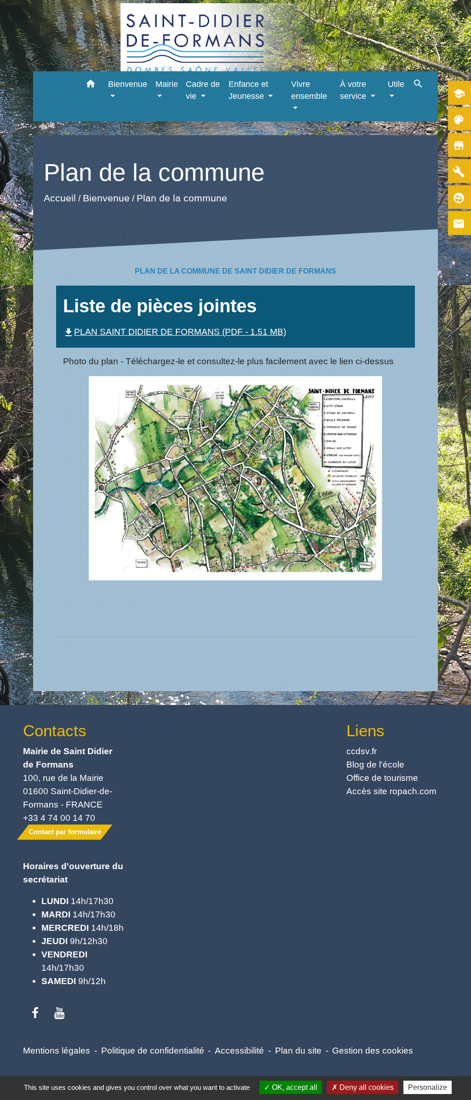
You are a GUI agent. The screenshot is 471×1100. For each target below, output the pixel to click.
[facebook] (35, 1013)
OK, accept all (293, 1087)
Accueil (59, 198)
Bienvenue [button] (127, 84)
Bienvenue (105, 198)
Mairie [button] (166, 84)
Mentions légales (56, 1050)
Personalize (427, 1087)
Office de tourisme (382, 778)
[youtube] (59, 1013)
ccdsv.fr (361, 751)
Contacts (54, 730)
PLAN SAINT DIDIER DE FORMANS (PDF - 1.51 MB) (174, 332)
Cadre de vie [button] (203, 90)
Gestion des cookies (372, 1050)
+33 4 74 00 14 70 (59, 818)
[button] (90, 85)
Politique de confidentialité (152, 1050)
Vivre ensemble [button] (309, 90)
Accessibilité (239, 1050)
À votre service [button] (354, 90)
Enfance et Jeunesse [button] (248, 90)
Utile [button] (396, 84)
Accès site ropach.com (391, 791)
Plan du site (298, 1050)
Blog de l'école (375, 764)
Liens (365, 730)
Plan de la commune (181, 198)
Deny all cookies (366, 1087)
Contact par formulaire (65, 832)
